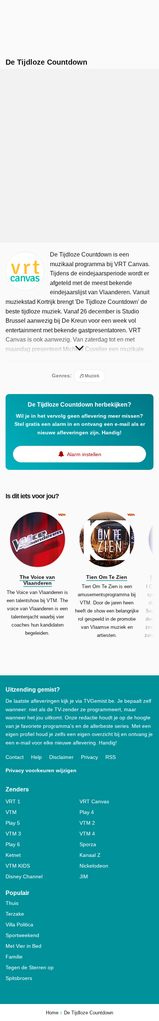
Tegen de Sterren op (30, 967)
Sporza (88, 844)
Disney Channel (24, 876)
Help (36, 757)
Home (52, 1012)
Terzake (15, 914)
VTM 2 (87, 823)
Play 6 (13, 844)
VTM (11, 812)
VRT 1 (13, 801)
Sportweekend (22, 935)
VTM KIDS (18, 866)
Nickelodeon (94, 866)
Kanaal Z (90, 855)
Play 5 (13, 823)
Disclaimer (61, 757)
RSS (110, 757)
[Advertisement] (79, 155)
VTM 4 (87, 834)
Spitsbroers (19, 978)
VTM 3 (13, 834)
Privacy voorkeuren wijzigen (41, 770)
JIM (84, 876)
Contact (15, 757)
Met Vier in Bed (23, 946)
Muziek (91, 376)
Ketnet (13, 855)
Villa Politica (19, 924)
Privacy (89, 757)
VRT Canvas (94, 801)
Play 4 (87, 812)
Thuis (12, 903)
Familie (14, 957)
